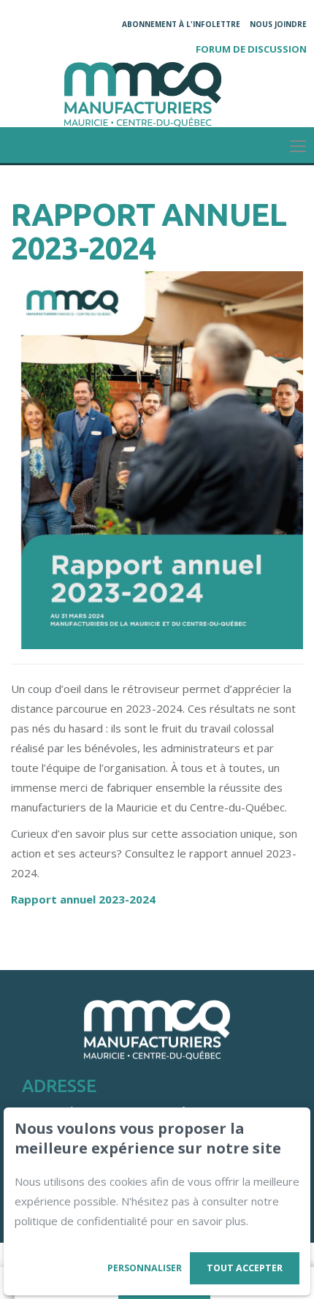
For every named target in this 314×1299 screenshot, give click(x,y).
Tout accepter (245, 1268)
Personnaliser (144, 1268)
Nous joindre (278, 24)
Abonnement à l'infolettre (181, 24)
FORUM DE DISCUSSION (251, 49)
